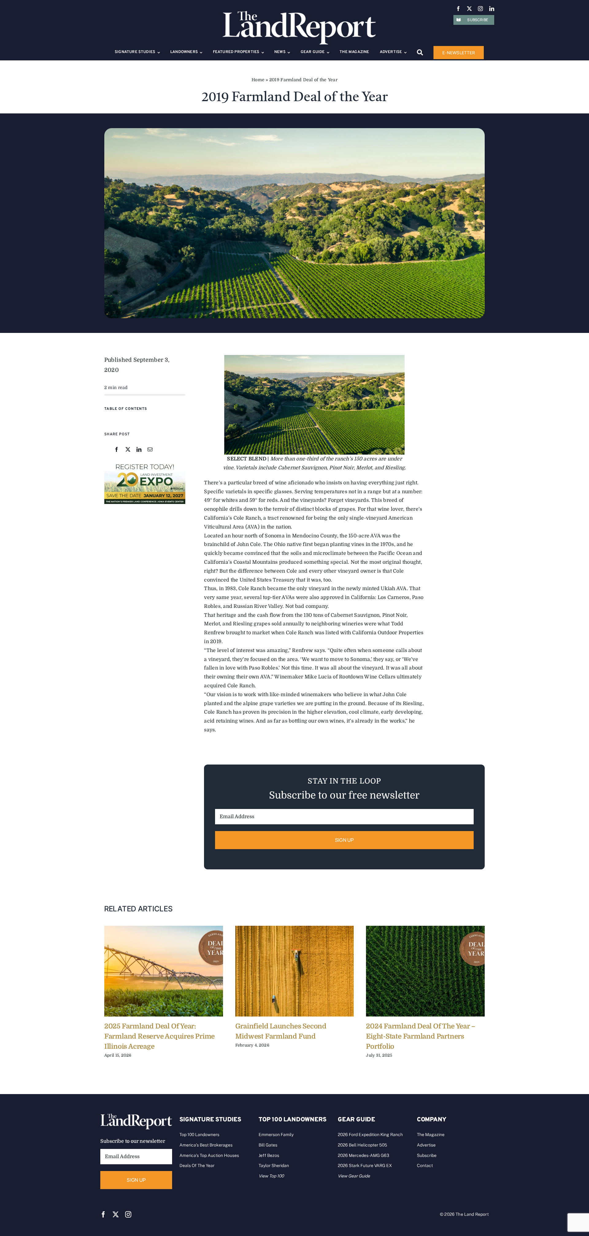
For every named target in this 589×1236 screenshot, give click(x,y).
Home (258, 79)
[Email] (150, 449)
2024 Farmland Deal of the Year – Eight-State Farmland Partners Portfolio (420, 1036)
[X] (127, 449)
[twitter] (469, 8)
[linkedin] (491, 8)
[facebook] (458, 8)
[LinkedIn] (138, 449)
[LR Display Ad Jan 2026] (144, 464)
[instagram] (480, 8)
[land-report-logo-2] (299, 14)
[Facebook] (116, 449)
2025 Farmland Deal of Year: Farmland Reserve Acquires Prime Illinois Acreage (159, 1036)
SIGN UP (344, 840)
